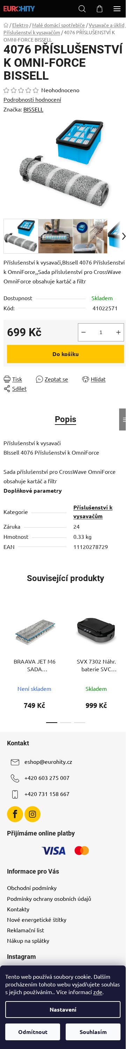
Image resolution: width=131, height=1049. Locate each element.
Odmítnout (33, 1031)
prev (7, 631)
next (123, 631)
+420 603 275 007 (47, 777)
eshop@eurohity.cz (48, 761)
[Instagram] (32, 814)
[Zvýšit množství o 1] (118, 332)
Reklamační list (25, 929)
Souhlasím (93, 1031)
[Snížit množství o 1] (83, 332)
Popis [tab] (65, 419)
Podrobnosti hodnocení (32, 99)
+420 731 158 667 (47, 793)
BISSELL (33, 109)
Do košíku (65, 353)
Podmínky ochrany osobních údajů (49, 898)
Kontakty (18, 908)
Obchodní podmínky (32, 887)
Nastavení (63, 1009)
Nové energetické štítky (36, 919)
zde (97, 991)
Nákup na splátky (28, 940)
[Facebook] (15, 814)
